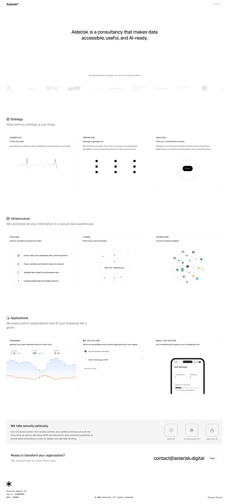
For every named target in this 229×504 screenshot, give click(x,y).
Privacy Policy (215, 497)
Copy (212, 458)
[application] (41, 369)
